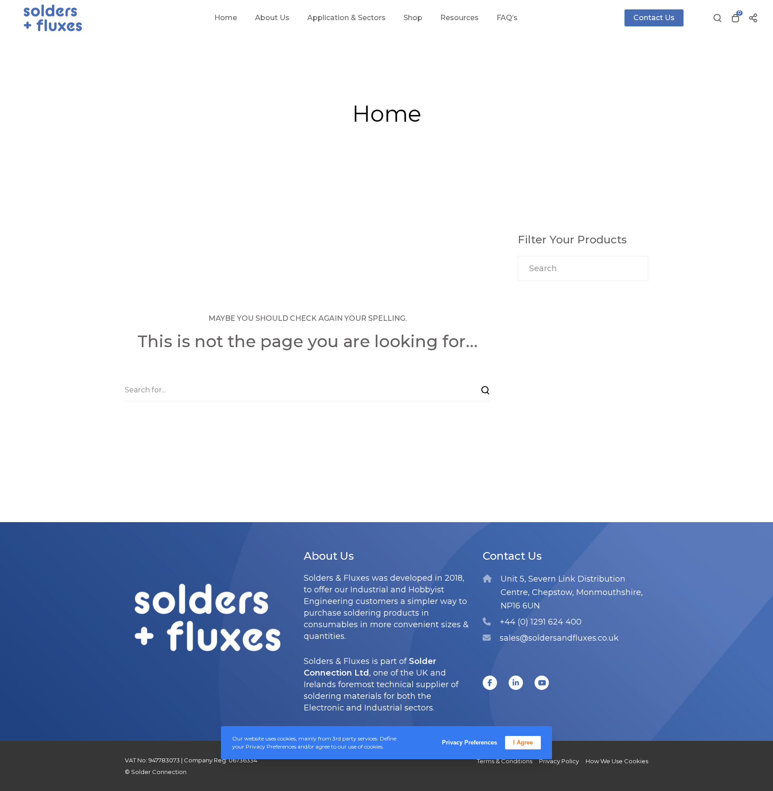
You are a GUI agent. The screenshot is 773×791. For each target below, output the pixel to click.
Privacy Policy (559, 761)
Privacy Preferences (469, 742)
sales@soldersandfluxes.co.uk (559, 638)
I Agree (523, 742)
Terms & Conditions (504, 761)
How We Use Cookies (617, 761)
